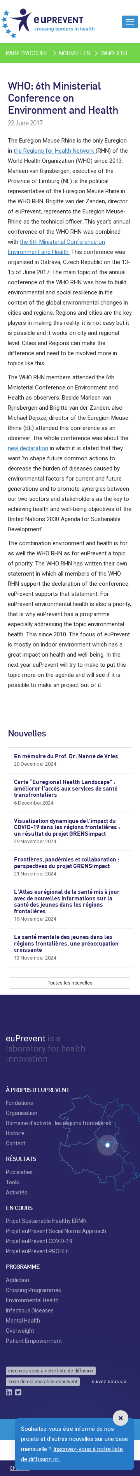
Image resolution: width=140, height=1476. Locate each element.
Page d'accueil (27, 53)
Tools (12, 1182)
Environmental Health (32, 1300)
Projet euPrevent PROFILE (37, 1251)
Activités (16, 1192)
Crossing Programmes (33, 1290)
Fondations (19, 1103)
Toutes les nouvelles (70, 983)
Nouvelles (74, 53)
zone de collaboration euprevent (42, 1381)
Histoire (15, 1133)
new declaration (28, 448)
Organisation (21, 1113)
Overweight (20, 1331)
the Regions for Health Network (55, 150)
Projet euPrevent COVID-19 (39, 1241)
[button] (120, 1418)
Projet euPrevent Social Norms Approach (56, 1231)
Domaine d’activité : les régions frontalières (58, 1123)
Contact (15, 1143)
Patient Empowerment (34, 1341)
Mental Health (23, 1320)
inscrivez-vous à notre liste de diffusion (50, 1371)
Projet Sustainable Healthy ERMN (46, 1221)
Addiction (17, 1280)
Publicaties (19, 1172)
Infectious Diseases (30, 1310)
